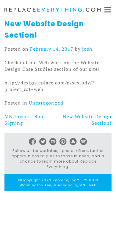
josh (87, 49)
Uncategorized (46, 103)
